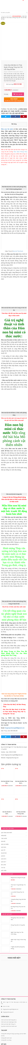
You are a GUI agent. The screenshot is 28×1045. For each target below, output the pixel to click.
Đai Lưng (3, 864)
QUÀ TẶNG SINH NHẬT (6, 832)
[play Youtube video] (14, 242)
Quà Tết (3, 850)
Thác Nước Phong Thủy (20, 151)
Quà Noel (3, 847)
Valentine (4, 853)
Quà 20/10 (3, 859)
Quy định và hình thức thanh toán (9, 1026)
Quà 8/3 (3, 856)
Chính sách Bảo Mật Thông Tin (8, 1024)
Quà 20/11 (3, 861)
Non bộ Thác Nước (18, 251)
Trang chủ (3, 16)
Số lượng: (6, 94)
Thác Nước (4, 838)
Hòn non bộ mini (7, 129)
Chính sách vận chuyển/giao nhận (9, 1022)
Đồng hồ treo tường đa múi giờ (18, 877)
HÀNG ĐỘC (8, 16)
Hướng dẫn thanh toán (6, 1038)
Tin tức (3, 867)
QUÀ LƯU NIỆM (4, 844)
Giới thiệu (3, 870)
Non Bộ (3, 841)
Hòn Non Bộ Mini (16, 16)
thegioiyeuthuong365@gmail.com (14, 728)
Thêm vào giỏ (18, 94)
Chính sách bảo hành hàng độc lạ (8, 1020)
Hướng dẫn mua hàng (6, 1040)
